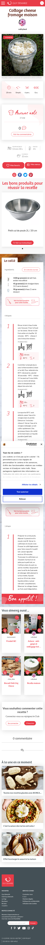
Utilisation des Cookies (30, 903)
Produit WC (11, 641)
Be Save (4, 903)
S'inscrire (30, 723)
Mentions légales (28, 899)
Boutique (5, 901)
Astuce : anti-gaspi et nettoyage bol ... (34, 644)
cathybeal (34, 637)
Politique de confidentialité (31, 901)
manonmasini (11, 637)
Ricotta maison (33, 683)
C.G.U (24, 897)
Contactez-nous (28, 894)
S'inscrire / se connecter (11, 938)
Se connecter (13, 723)
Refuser (22, 499)
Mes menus (35, 164)
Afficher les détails (30, 485)
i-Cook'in (4, 906)
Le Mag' (4, 899)
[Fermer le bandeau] (41, 444)
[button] (3, 3)
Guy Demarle (6, 894)
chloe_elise (11, 679)
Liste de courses (32, 270)
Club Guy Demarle (7, 897)
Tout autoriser (22, 492)
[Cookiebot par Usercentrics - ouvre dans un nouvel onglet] (27, 444)
